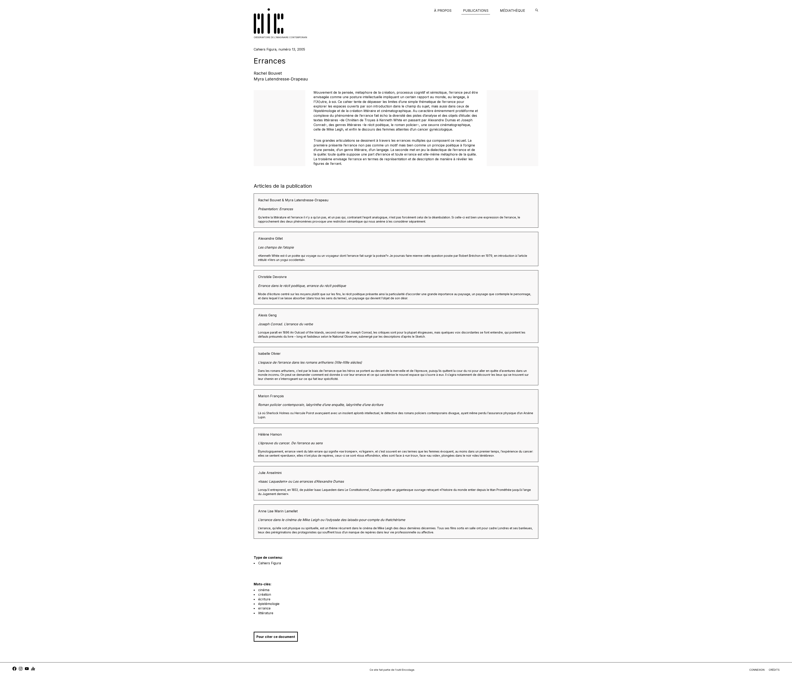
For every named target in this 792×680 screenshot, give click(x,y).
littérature (265, 613)
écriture (264, 599)
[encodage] (536, 10)
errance (264, 608)
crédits (774, 669)
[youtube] (27, 669)
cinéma (263, 590)
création (264, 594)
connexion (757, 669)
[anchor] (33, 669)
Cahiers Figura (269, 563)
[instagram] (21, 669)
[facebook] (14, 669)
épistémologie (268, 604)
